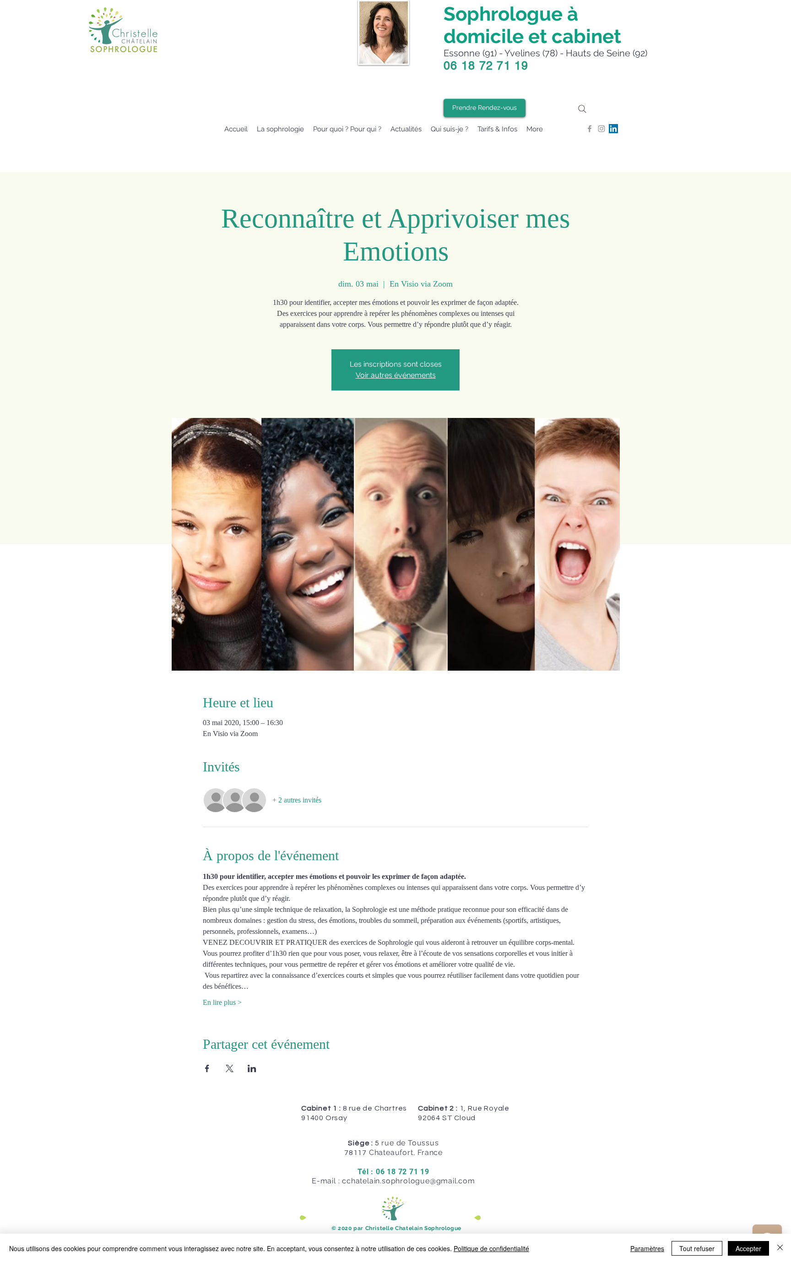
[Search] (582, 108)
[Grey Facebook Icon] (589, 128)
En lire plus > (222, 1002)
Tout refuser (697, 1248)
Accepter (748, 1248)
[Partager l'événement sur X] (229, 1068)
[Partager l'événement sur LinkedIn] (252, 1068)
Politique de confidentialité (491, 1248)
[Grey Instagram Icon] (601, 128)
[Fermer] (780, 1248)
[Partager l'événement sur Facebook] (207, 1068)
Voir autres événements (396, 375)
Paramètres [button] (647, 1248)
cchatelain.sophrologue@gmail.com (408, 1180)
